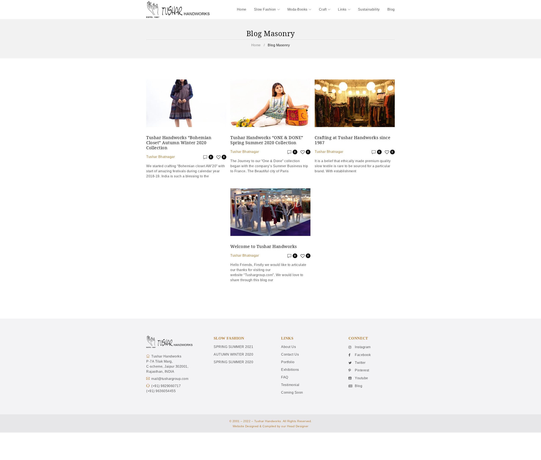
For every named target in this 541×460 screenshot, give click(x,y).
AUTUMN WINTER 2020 (233, 354)
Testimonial (290, 385)
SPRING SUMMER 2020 (233, 362)
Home (256, 45)
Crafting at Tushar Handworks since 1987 (352, 140)
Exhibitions (290, 369)
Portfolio (288, 362)
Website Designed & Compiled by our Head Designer (271, 426)
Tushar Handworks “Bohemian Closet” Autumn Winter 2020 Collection (178, 143)
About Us (288, 347)
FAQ (284, 377)
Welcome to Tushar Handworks (263, 246)
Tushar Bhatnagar (160, 157)
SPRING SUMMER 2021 (233, 347)
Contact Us (290, 354)
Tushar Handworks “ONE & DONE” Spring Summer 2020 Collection (266, 140)
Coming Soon (292, 392)
